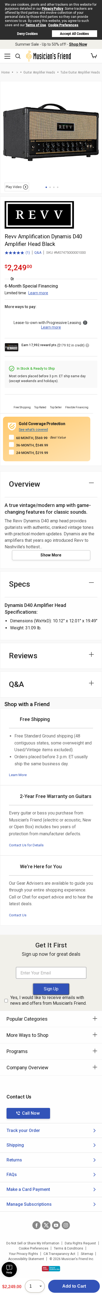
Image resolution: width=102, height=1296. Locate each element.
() (17, 252)
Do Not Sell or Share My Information (32, 1243)
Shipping (15, 1145)
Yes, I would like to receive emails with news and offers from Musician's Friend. (48, 1000)
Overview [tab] (24, 484)
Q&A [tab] (16, 684)
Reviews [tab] (23, 655)
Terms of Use (36, 25)
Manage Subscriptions (29, 1204)
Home (5, 72)
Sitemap (87, 1254)
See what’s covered (33, 430)
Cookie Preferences (63, 25)
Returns (14, 1160)
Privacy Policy (52, 9)
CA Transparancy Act (59, 1254)
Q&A (38, 252)
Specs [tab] (19, 584)
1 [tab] (46, 187)
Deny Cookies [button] (27, 34)
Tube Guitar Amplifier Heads (80, 72)
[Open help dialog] (9, 1269)
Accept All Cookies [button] (74, 34)
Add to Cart (74, 1286)
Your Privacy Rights (23, 1254)
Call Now (31, 1113)
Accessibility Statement (26, 1259)
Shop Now (78, 44)
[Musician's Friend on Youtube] (56, 1225)
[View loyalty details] (87, 346)
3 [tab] (54, 187)
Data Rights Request (80, 1243)
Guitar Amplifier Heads (39, 72)
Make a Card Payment (28, 1189)
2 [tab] (50, 187)
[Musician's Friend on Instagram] (66, 1225)
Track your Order (23, 1130)
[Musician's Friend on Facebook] (36, 1225)
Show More (51, 555)
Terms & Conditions (68, 1248)
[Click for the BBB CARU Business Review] (51, 1268)
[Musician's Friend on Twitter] (46, 1225)
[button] (93, 56)
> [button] (17, 72)
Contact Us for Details (26, 845)
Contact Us (17, 915)
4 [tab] (57, 187)
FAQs (12, 1174)
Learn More (18, 775)
